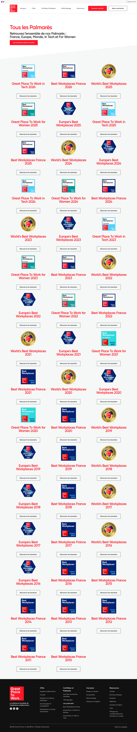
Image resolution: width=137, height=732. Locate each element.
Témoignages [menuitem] (68, 700)
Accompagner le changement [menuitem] (45, 705)
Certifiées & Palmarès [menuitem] (48, 8)
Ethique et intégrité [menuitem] (93, 701)
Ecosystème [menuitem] (90, 695)
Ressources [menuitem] (80, 8)
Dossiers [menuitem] (113, 698)
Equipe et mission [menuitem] (92, 691)
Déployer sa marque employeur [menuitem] (47, 699)
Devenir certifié (97, 8)
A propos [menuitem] (23, 8)
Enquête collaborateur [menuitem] (48, 691)
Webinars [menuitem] (113, 701)
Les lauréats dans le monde (23, 42)
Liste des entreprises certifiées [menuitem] (70, 695)
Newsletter (132, 1)
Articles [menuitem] (112, 691)
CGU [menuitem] (111, 708)
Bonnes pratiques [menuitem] (116, 695)
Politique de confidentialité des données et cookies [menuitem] (116, 714)
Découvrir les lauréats (28, 96)
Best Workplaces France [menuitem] (71, 707)
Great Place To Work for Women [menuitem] (71, 711)
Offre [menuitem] (34, 8)
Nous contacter (118, 8)
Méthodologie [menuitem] (66, 8)
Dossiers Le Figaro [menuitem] (116, 705)
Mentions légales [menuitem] (121, 727)
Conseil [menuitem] (42, 695)
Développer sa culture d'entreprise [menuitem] (47, 710)
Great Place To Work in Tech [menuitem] (71, 717)
